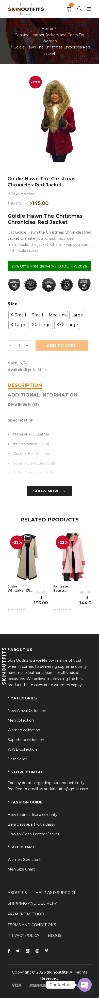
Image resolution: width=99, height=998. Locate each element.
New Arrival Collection (27, 710)
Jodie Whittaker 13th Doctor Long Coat (20, 592)
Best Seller (17, 759)
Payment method (26, 914)
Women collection (24, 730)
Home (47, 28)
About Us (17, 892)
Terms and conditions (32, 925)
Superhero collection (26, 739)
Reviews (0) (23, 404)
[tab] (25, 385)
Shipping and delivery (32, 903)
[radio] (18, 315)
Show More (46, 491)
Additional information (42, 395)
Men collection (21, 720)
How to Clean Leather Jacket (33, 834)
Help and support (55, 892)
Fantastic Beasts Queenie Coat (65, 590)
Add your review (21, 193)
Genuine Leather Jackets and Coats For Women (49, 38)
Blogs (54, 935)
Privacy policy (23, 935)
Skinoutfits (57, 972)
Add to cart (61, 345)
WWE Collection (22, 749)
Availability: (19, 369)
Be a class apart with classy (31, 824)
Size (13, 303)
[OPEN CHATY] (85, 985)
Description (25, 385)
